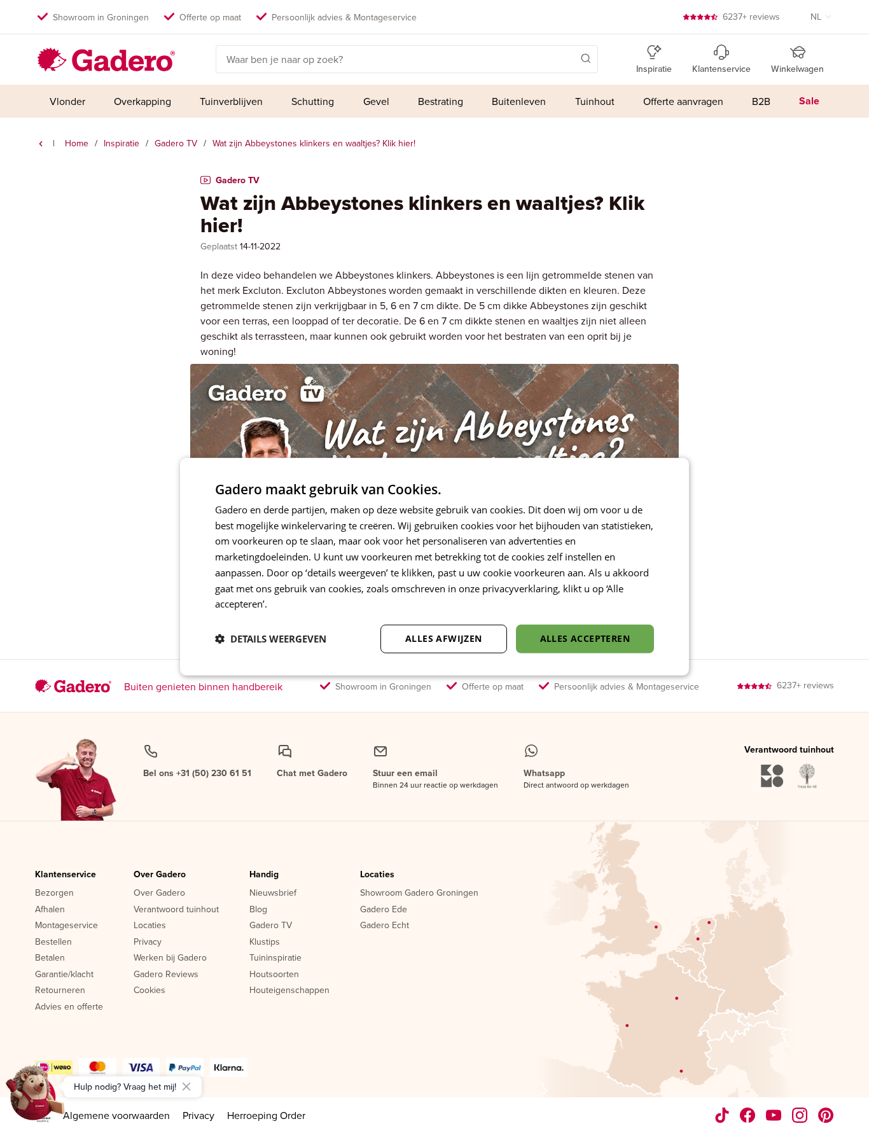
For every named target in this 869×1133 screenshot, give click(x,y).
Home (76, 143)
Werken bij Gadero (170, 958)
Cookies (149, 990)
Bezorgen (54, 893)
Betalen (50, 958)
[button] (567, 58)
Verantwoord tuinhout (176, 909)
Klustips (264, 942)
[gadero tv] (40, 143)
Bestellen (53, 942)
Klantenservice (65, 874)
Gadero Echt (384, 925)
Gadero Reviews (166, 974)
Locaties (150, 925)
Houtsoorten (274, 974)
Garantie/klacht (64, 974)
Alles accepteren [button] (585, 638)
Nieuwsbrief (272, 893)
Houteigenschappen (289, 990)
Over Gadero (160, 874)
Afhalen (50, 909)
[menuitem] (67, 101)
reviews (751, 16)
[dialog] (434, 566)
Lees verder (295, 603)
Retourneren (60, 990)
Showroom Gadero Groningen (419, 893)
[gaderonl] (800, 1115)
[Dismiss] (186, 1086)
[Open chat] (35, 1097)
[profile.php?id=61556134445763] (748, 1115)
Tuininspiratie (275, 958)
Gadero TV (176, 143)
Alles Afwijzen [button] (443, 638)
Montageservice (66, 925)
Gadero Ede (383, 909)
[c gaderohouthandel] (774, 1115)
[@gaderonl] (722, 1115)
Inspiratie (121, 143)
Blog (258, 909)
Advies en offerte (69, 1007)
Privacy (148, 942)
